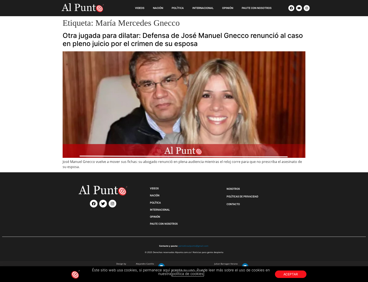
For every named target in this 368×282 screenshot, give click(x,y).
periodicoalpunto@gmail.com (193, 245)
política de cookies (187, 274)
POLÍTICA (178, 8)
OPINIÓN (227, 8)
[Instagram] (307, 8)
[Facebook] (291, 8)
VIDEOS (139, 8)
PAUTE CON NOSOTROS (257, 8)
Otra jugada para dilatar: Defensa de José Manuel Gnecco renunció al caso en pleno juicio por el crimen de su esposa (183, 39)
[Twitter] (103, 203)
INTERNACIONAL (203, 8)
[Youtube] (299, 8)
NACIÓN (158, 8)
